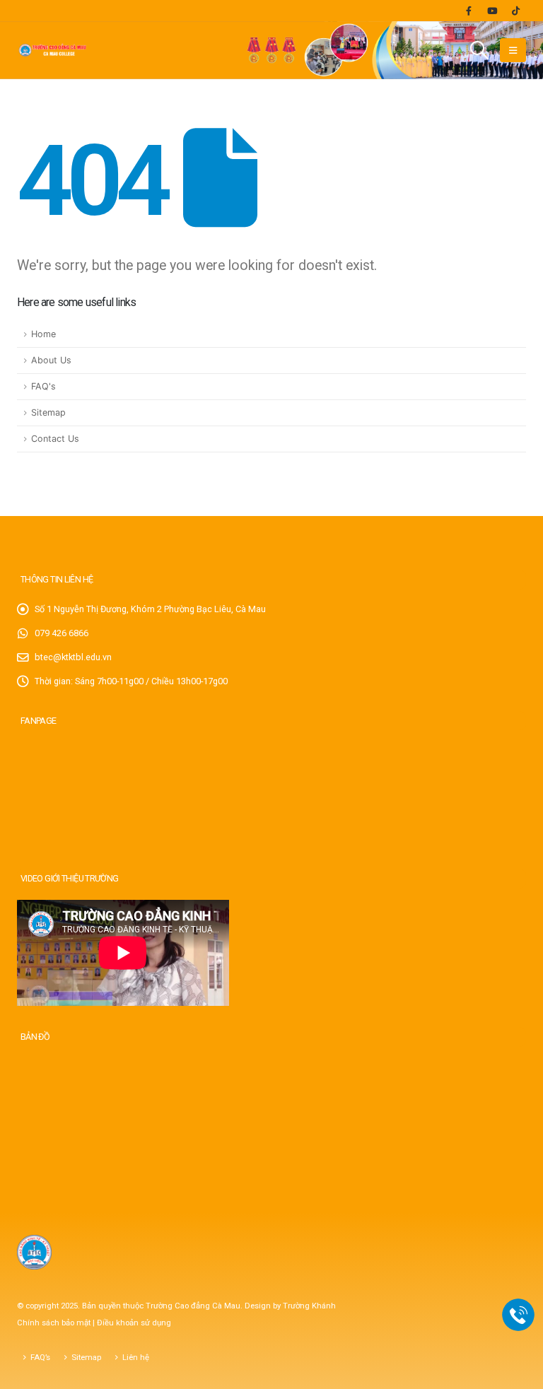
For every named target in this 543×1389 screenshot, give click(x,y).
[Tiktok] (515, 10)
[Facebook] (469, 10)
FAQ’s (40, 1357)
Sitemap (48, 412)
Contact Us (55, 438)
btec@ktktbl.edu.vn (73, 657)
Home (43, 334)
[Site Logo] (52, 50)
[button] (480, 50)
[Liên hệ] (519, 1315)
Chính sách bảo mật (55, 1323)
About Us (51, 360)
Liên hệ (135, 1357)
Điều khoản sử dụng (134, 1323)
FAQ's (43, 386)
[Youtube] (492, 10)
